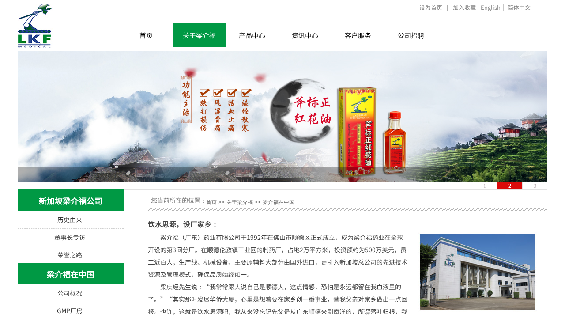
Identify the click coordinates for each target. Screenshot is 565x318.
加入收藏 (464, 7)
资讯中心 (305, 35)
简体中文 (519, 7)
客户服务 (358, 35)
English (491, 7)
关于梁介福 (199, 35)
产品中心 (252, 35)
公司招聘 (411, 35)
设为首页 (430, 7)
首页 (146, 35)
